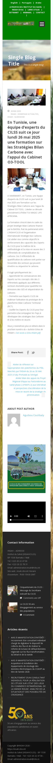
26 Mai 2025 (16, 111)
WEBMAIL (27, 12)
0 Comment (28, 614)
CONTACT (40, 12)
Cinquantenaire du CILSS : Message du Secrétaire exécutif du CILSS (31, 590)
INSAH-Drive (17, 9)
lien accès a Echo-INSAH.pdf (28, 332)
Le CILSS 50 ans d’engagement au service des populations (31, 607)
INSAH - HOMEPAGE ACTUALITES (24, 114)
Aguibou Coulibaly (33, 415)
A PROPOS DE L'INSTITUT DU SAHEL (26, 7)
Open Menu (42, 24)
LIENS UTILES (34, 9)
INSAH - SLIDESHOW (16, 117)
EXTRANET (14, 12)
